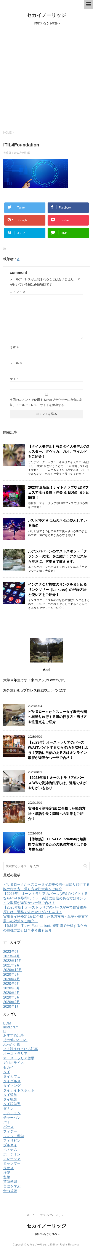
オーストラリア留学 (18, 1058)
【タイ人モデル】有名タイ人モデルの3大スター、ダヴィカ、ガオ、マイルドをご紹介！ (58, 452)
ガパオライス (13, 1063)
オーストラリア (15, 1053)
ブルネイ (10, 1145)
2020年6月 (11, 983)
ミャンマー (12, 1163)
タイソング (12, 1085)
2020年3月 (11, 997)
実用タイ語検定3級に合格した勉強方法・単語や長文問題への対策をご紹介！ (56, 814)
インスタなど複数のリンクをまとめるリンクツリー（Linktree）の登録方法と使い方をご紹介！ (57, 589)
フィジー (10, 1131)
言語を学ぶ (12, 1186)
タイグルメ (12, 1081)
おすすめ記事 (13, 1035)
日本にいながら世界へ (46, 1234)
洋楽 (6, 1172)
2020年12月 (12, 970)
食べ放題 (10, 1191)
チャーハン (12, 1117)
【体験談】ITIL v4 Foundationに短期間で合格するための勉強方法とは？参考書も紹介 (57, 844)
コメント (18, 292)
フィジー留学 (13, 1136)
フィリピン (12, 1140)
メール (16, 363)
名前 (15, 347)
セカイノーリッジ (46, 15)
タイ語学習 (12, 1104)
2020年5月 (11, 988)
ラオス (8, 1168)
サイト (14, 379)
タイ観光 (10, 1099)
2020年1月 (11, 1006)
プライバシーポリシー (53, 1215)
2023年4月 (11, 956)
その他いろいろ (15, 1040)
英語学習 (10, 1182)
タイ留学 (10, 1095)
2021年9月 (11, 965)
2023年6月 (11, 951)
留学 (6, 1177)
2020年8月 (11, 974)
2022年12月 (12, 961)
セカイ (8, 1067)
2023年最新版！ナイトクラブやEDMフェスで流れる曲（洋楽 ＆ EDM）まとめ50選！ (59, 492)
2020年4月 (11, 993)
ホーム (31, 1215)
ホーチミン (12, 1154)
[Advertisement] (46, 77)
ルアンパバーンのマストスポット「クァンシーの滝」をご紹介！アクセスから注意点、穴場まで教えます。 (57, 556)
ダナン (8, 1108)
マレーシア (12, 1159)
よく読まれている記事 (20, 1049)
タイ (6, 1072)
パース (8, 1127)
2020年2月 (11, 1002)
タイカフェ (12, 1076)
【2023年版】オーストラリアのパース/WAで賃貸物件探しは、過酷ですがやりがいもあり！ (57, 783)
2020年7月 (11, 979)
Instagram (10, 1027)
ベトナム (10, 1150)
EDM (7, 1023)
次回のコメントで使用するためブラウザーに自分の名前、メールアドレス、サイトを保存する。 (46, 402)
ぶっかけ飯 (12, 1044)
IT (4, 1031)
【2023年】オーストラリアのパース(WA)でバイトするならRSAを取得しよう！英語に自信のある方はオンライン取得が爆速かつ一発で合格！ (45, 898)
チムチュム (12, 1113)
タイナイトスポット (18, 1090)
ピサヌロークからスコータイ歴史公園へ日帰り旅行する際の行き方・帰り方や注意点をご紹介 (57, 717)
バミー (8, 1122)
